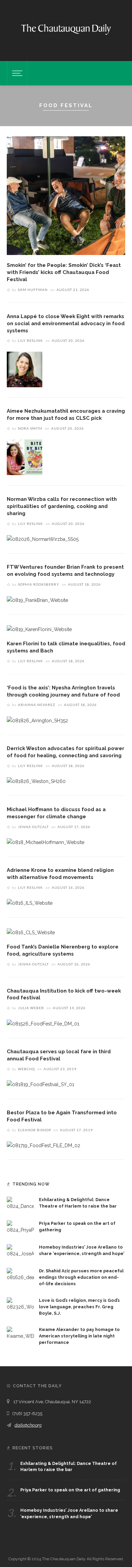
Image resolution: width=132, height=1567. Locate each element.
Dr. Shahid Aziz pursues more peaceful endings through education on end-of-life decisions (81, 1277)
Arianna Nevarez (36, 705)
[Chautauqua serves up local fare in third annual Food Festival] (40, 1084)
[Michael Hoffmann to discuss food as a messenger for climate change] (45, 842)
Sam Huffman (33, 290)
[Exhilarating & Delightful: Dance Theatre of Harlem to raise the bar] (20, 1203)
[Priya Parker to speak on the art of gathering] (20, 1227)
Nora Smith (30, 428)
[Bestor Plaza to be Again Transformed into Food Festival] (43, 1145)
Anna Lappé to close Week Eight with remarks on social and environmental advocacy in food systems (66, 323)
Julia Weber (31, 1008)
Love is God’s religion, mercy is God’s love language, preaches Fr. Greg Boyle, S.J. (79, 1307)
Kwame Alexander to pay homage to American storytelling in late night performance (79, 1336)
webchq (26, 1069)
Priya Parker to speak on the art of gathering (70, 1489)
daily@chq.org (28, 1425)
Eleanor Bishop (34, 1130)
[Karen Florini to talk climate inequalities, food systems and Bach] (39, 629)
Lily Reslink (30, 340)
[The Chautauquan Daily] (66, 29)
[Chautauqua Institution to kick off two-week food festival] (43, 1023)
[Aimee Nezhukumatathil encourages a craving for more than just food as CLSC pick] (24, 456)
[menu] (16, 73)
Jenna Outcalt (33, 827)
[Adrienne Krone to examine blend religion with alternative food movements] (29, 902)
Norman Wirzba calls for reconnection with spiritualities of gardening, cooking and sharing (62, 506)
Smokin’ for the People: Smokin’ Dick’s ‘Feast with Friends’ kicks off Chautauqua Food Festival (64, 272)
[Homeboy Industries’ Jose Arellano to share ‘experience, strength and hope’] (20, 1250)
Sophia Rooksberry (38, 584)
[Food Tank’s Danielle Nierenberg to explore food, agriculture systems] (31, 932)
